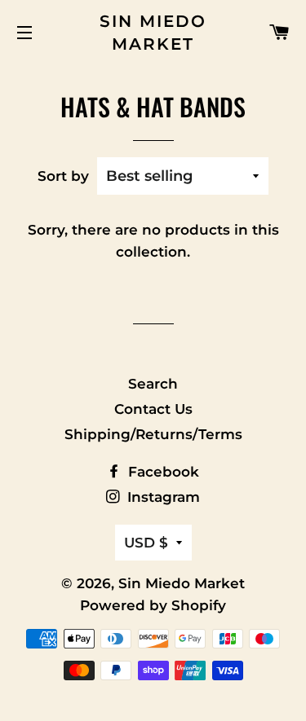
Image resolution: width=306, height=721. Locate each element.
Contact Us (153, 409)
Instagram (161, 497)
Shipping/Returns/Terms (153, 434)
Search (153, 384)
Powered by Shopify (153, 605)
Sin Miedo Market (153, 32)
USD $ (146, 542)
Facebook (161, 472)
